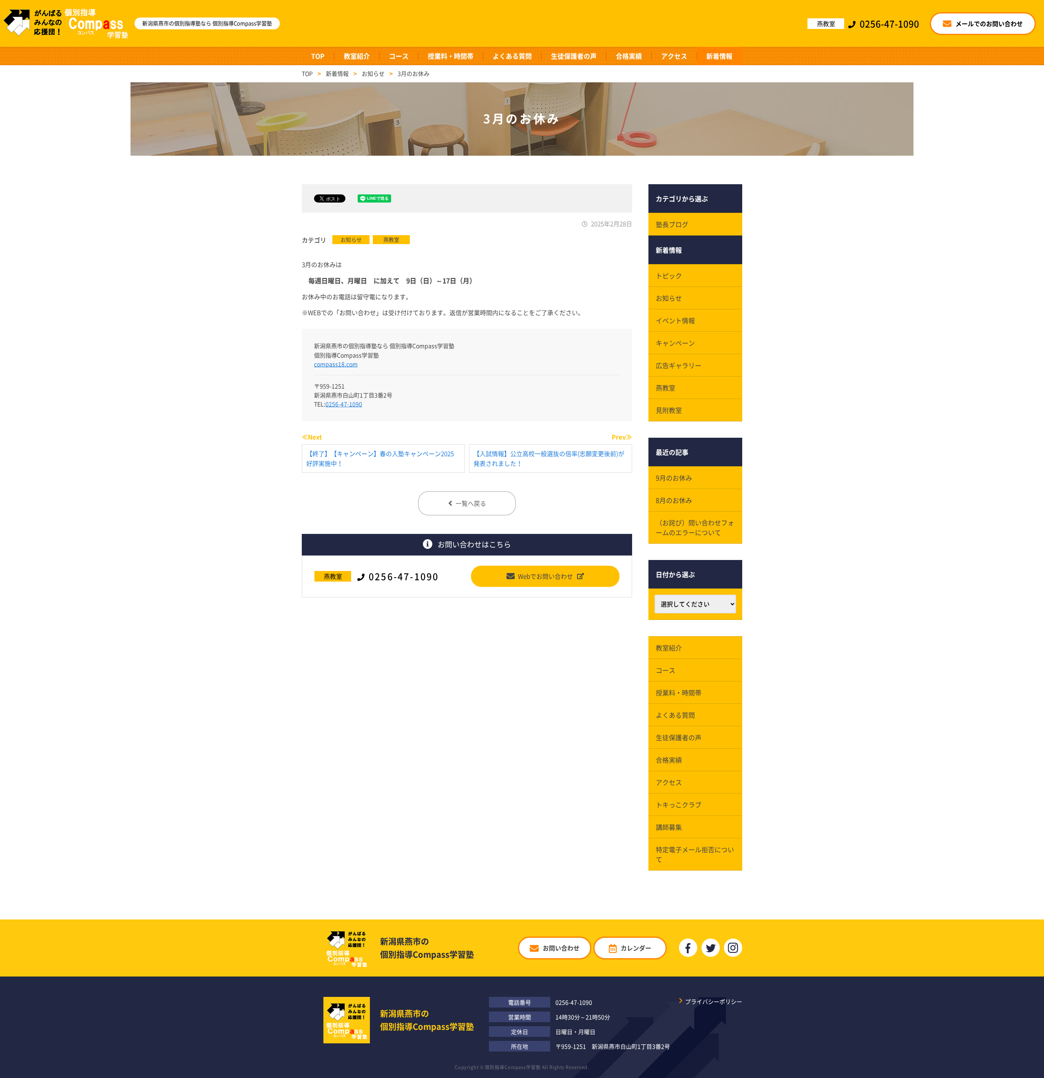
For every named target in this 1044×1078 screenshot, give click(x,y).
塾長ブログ (672, 224)
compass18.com (336, 364)
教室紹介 (357, 56)
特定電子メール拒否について (695, 854)
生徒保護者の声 (574, 56)
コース (399, 56)
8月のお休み (674, 500)
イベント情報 (675, 320)
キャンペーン (675, 343)
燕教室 (391, 239)
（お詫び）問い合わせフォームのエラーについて (695, 527)
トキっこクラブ (678, 804)
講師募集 (669, 827)
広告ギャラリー (678, 365)
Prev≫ (622, 436)
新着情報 (719, 56)
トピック (669, 275)
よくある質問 (512, 56)
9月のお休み (674, 478)
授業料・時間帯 (450, 56)
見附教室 (669, 410)
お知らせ (351, 239)
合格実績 (629, 56)
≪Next (312, 436)
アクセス (674, 56)
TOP (318, 56)
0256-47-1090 (343, 404)
